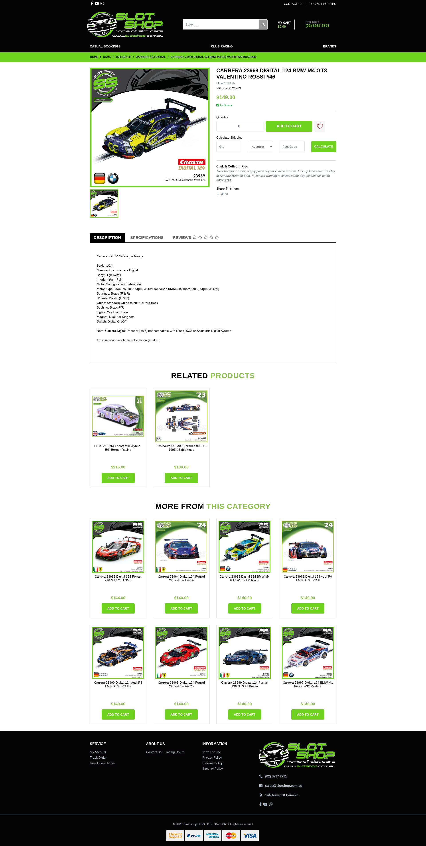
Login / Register (323, 4)
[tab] (107, 238)
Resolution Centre (102, 763)
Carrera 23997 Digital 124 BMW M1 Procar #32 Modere (308, 684)
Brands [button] (329, 46)
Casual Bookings (105, 46)
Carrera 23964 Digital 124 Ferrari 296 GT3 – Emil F (181, 578)
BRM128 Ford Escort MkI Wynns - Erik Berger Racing (118, 447)
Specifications (147, 237)
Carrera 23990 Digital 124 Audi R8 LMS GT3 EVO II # (118, 684)
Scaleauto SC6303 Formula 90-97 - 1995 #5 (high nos (181, 447)
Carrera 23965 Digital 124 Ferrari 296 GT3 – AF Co (181, 684)
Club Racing (222, 46)
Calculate (323, 146)
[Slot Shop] (125, 24)
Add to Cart (289, 126)
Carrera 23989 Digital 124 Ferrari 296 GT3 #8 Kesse (244, 684)
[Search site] (263, 24)
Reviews (182, 237)
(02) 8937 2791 (317, 26)
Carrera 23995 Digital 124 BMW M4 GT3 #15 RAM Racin (245, 578)
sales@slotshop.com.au (283, 785)
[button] (319, 126)
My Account (98, 752)
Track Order (98, 757)
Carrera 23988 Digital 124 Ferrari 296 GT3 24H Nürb (118, 578)
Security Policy (212, 768)
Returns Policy (212, 763)
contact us (293, 4)
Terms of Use (211, 752)
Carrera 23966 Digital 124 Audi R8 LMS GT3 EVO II (308, 578)
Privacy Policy (212, 757)
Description (107, 237)
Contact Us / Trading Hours (165, 752)
